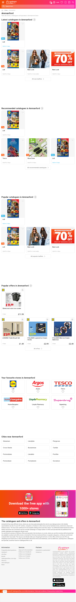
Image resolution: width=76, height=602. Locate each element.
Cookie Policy (59, 591)
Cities (6, 10)
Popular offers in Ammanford (15, 285)
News (3, 564)
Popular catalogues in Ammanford (17, 197)
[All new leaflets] (34, 19)
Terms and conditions (41, 591)
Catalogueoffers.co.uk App (8, 558)
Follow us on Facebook (25, 552)
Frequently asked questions (8, 550)
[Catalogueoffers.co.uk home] (11, 2)
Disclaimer (31, 591)
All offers (3, 554)
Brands (3, 556)
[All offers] (30, 285)
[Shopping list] (69, 2)
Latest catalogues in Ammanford (16, 19)
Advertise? (4, 552)
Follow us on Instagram (25, 554)
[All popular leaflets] (35, 197)
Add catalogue (5, 562)
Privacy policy (51, 591)
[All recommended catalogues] (42, 108)
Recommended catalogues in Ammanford (20, 108)
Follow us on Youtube (24, 556)
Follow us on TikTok (24, 558)
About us (3, 560)
